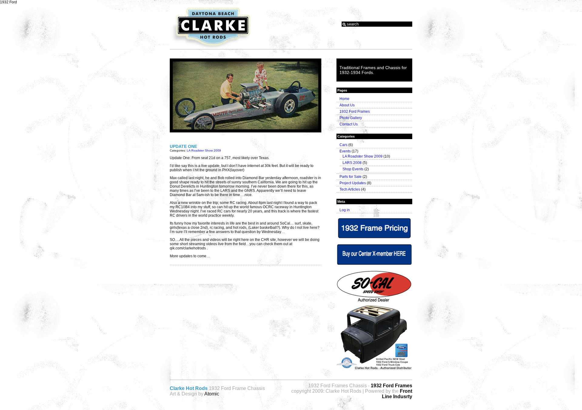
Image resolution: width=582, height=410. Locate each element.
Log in (345, 210)
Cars (343, 145)
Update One (183, 146)
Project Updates (353, 183)
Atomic (211, 393)
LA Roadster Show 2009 (204, 150)
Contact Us (349, 124)
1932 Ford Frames (355, 111)
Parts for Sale (351, 177)
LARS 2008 (352, 163)
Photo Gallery (351, 118)
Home (345, 99)
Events (345, 151)
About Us (347, 105)
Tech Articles (350, 189)
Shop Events (353, 169)
